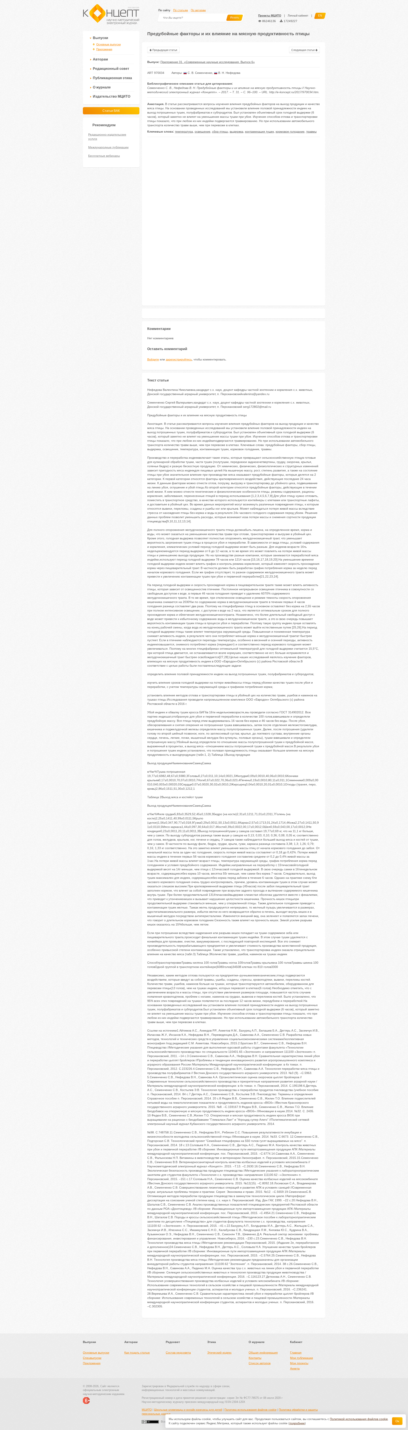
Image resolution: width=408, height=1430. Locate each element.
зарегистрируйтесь (179, 359)
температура (184, 131)
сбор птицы (220, 131)
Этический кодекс (219, 1352)
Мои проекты (299, 1363)
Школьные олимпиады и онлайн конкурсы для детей (188, 1409)
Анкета (295, 1368)
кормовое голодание (290, 131)
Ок (397, 1421)
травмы (311, 131)
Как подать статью (137, 1352)
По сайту (164, 10)
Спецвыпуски (92, 1358)
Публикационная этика (112, 78)
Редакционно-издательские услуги (107, 136)
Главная (296, 1352)
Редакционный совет (111, 68)
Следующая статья (303, 50)
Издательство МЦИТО (111, 96)
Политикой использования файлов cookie (359, 1419)
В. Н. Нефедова (228, 72)
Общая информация (263, 1352)
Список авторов (260, 1363)
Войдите (153, 359)
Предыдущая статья (164, 50)
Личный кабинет (298, 15)
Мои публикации (301, 1358)
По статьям (180, 10)
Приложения (104, 49)
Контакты (255, 1358)
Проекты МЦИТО (269, 15)
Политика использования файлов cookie (250, 1409)
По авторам (198, 10)
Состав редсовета (178, 1352)
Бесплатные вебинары (104, 155)
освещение (202, 131)
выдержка (236, 131)
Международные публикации (108, 147)
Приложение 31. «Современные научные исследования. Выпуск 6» (207, 62)
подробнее (297, 1423)
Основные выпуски (108, 44)
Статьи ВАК (111, 110)
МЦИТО (147, 1409)
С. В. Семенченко (199, 72)
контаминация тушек (259, 131)
